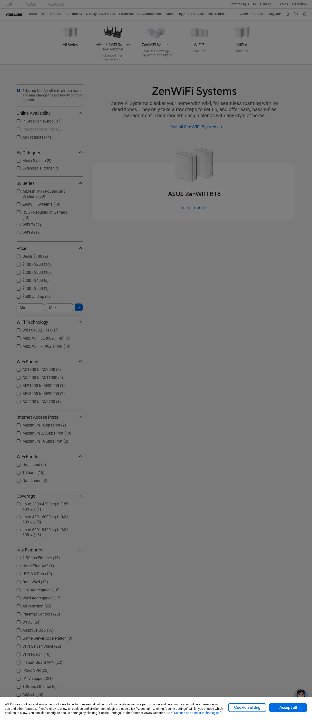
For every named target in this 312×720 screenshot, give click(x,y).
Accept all (288, 707)
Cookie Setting (247, 707)
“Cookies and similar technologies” (197, 713)
